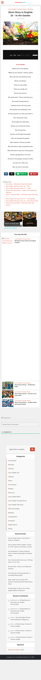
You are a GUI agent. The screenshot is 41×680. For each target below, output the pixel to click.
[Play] (8, 55)
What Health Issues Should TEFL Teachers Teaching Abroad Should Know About (20, 582)
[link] (7, 215)
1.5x (27, 55)
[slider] (35, 55)
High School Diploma (14, 650)
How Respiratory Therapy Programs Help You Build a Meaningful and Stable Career (20, 553)
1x (23, 55)
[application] (20, 54)
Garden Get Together (10, 214)
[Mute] (32, 55)
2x (28, 55)
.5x (21, 55)
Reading (30, 9)
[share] (16, 213)
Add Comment (20, 18)
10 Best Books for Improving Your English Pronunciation (20, 602)
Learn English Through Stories (17, 9)
